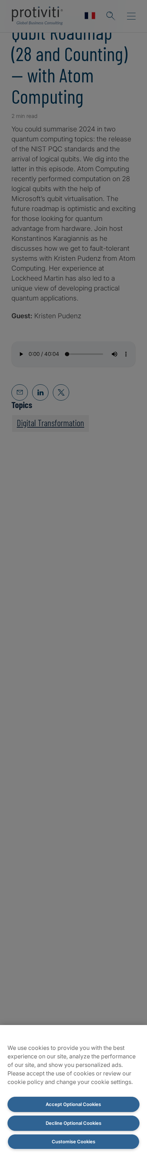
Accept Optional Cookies (73, 1104)
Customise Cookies (73, 1141)
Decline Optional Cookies (73, 1123)
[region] (73, 1090)
